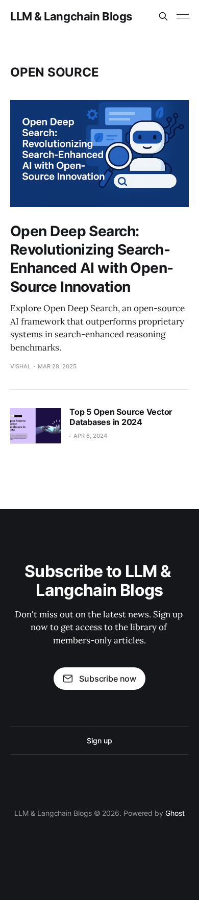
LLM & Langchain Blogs (71, 16)
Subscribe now (107, 678)
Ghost (175, 813)
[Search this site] (163, 16)
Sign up (99, 740)
